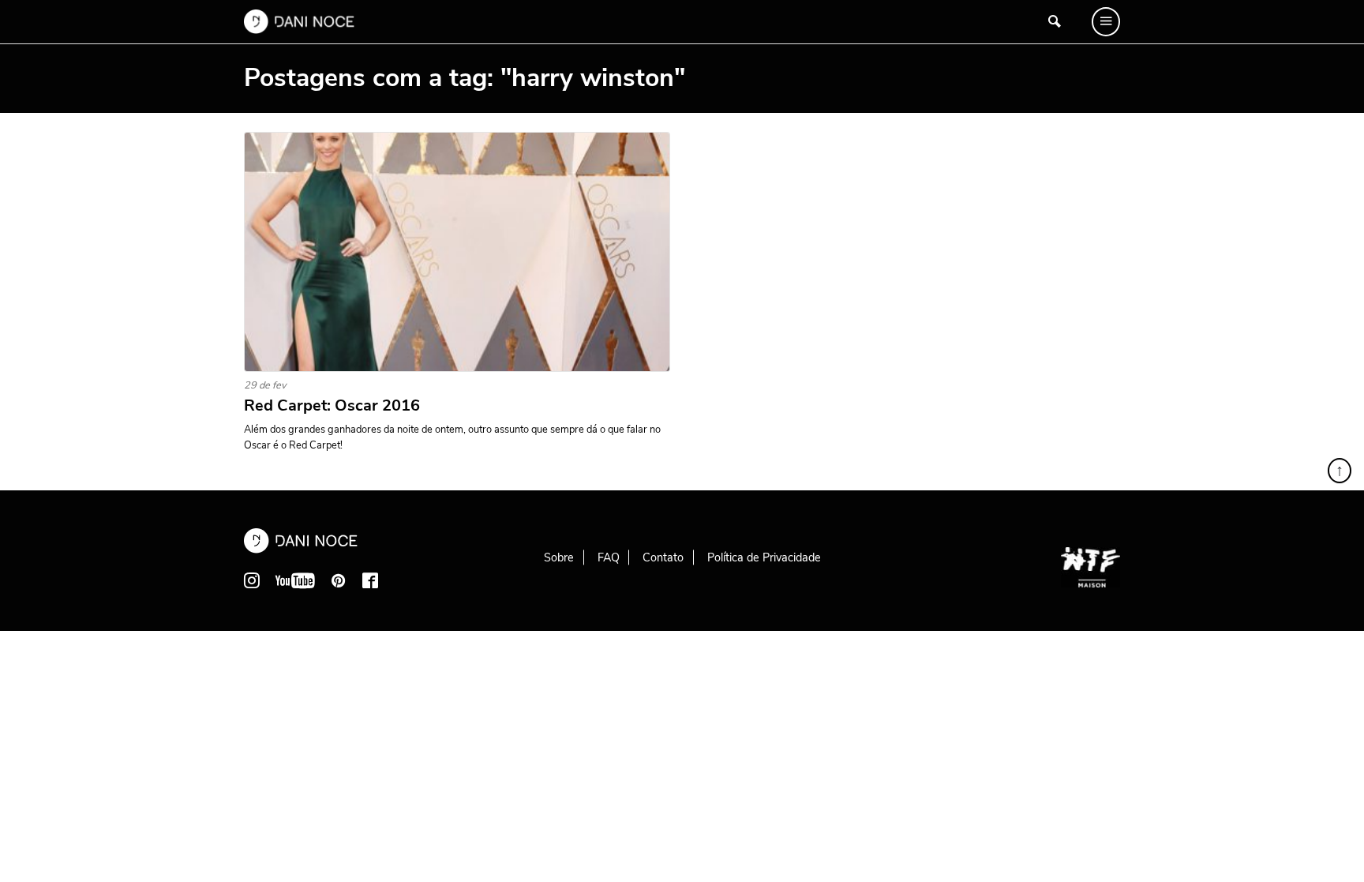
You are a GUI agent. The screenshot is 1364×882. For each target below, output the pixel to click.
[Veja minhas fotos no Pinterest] (339, 580)
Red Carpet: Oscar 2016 (332, 405)
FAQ (609, 557)
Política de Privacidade (764, 557)
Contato (663, 557)
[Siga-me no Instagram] (252, 580)
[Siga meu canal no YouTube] (295, 580)
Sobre (559, 557)
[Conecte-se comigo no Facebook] (370, 580)
